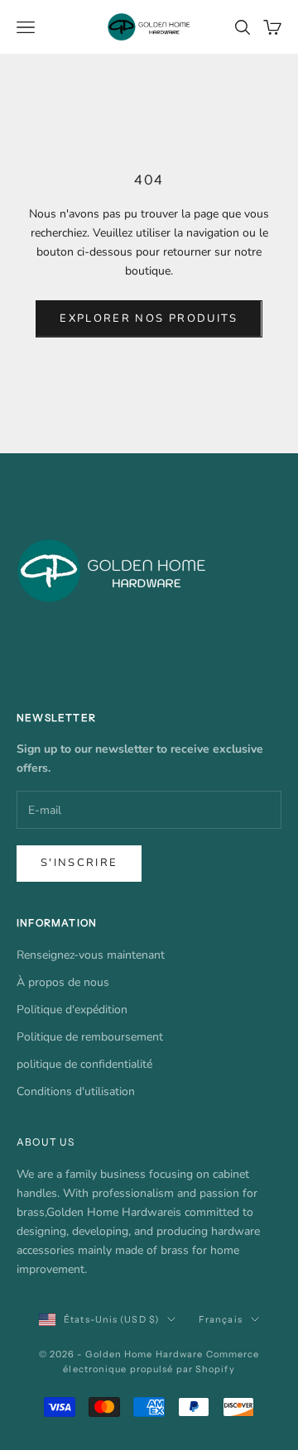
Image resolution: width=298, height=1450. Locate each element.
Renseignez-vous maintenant (91, 955)
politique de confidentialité (84, 1064)
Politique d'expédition (72, 1009)
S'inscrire (79, 862)
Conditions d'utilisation (76, 1091)
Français (221, 1319)
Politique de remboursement (90, 1037)
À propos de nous (63, 982)
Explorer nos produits (149, 318)
